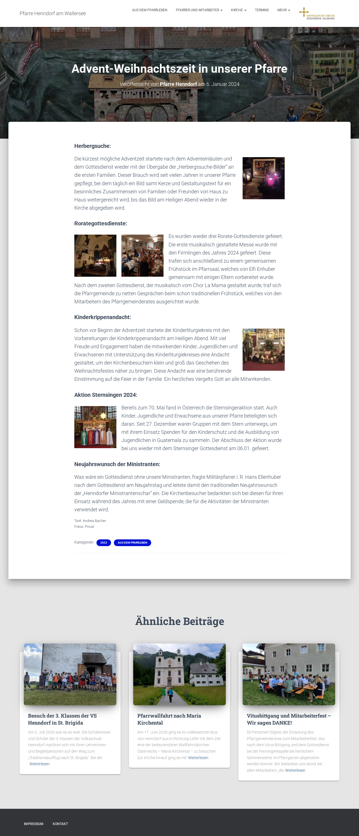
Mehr (282, 10)
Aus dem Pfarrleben (149, 10)
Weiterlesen (39, 764)
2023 (103, 542)
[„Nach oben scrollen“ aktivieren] (348, 825)
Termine (262, 10)
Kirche (237, 10)
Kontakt (60, 824)
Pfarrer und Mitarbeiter (198, 10)
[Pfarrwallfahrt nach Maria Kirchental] (179, 674)
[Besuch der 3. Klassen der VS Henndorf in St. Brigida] (70, 674)
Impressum (33, 824)
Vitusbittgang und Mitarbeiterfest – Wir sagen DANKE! (289, 719)
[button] (221, 10)
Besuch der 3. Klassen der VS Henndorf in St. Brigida (62, 719)
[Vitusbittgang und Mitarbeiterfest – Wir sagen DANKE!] (289, 674)
